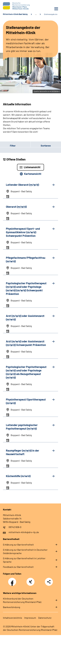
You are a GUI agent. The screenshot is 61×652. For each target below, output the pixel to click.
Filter (8, 145)
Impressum (30, 617)
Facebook (12, 580)
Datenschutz (44, 617)
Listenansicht (32, 167)
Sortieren (46, 145)
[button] (15, 145)
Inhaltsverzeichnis (12, 617)
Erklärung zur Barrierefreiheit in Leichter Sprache (24, 560)
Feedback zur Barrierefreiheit (18, 566)
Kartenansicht (32, 173)
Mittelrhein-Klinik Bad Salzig (15, 14)
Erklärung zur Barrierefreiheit (18, 544)
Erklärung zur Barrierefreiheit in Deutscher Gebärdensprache (25, 551)
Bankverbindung (11, 607)
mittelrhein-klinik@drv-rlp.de (24, 532)
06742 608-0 (15, 527)
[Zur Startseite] (16, 5)
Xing (30, 580)
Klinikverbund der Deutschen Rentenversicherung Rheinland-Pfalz (22, 600)
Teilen (49, 582)
